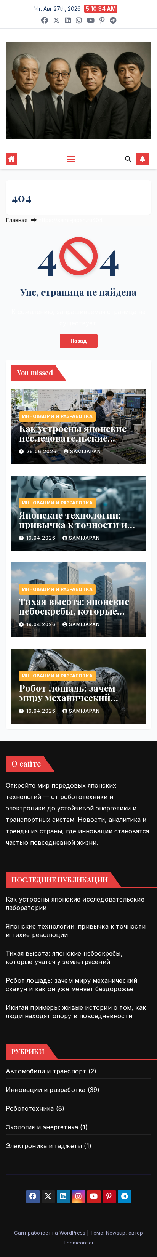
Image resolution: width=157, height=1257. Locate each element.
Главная (16, 220)
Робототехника (30, 1108)
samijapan (85, 451)
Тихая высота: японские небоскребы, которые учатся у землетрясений (74, 610)
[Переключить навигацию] (71, 159)
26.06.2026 (42, 451)
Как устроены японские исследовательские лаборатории (73, 437)
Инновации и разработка (57, 416)
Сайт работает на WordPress (50, 1233)
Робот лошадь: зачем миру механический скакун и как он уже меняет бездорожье (67, 702)
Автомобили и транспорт (46, 1071)
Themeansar (78, 1242)
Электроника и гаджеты (44, 1146)
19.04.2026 (41, 538)
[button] (128, 159)
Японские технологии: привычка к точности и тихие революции (73, 524)
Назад (78, 341)
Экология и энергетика (42, 1127)
